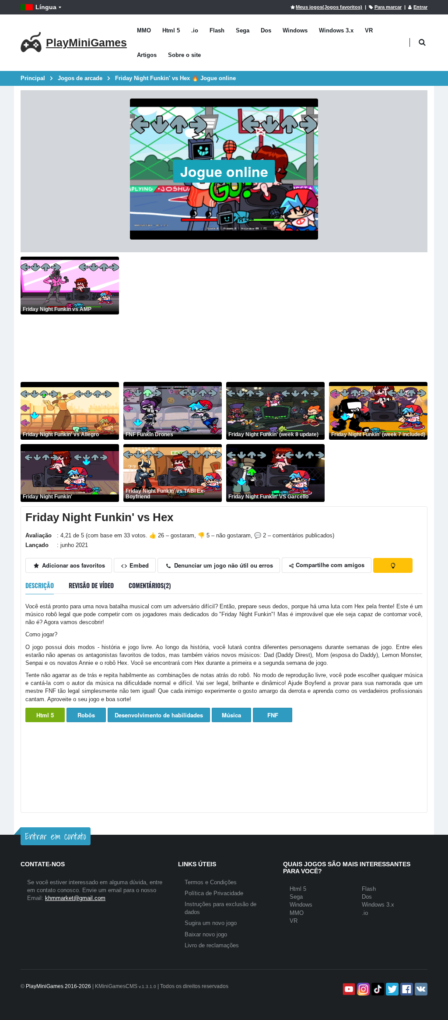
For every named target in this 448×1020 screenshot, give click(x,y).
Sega (242, 30)
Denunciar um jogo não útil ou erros (222, 565)
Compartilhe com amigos (329, 565)
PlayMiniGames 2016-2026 (58, 986)
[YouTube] (348, 989)
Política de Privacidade (214, 893)
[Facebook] (406, 989)
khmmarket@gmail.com (75, 898)
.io (194, 30)
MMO (144, 30)
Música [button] (231, 715)
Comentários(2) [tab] (150, 585)
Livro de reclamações (212, 945)
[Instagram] (362, 989)
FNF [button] (272, 715)
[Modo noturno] (393, 565)
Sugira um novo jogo (211, 923)
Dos (266, 30)
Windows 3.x (336, 30)
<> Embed (135, 565)
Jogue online (224, 171)
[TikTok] (377, 989)
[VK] (420, 989)
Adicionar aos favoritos (72, 565)
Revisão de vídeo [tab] (91, 585)
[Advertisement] (275, 318)
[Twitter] (391, 989)
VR (369, 30)
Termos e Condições (211, 882)
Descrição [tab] (39, 585)
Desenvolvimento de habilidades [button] (159, 715)
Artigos (147, 55)
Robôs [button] (86, 715)
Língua (45, 7)
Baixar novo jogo (206, 934)
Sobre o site (184, 55)
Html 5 (171, 30)
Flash (217, 30)
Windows (295, 30)
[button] (421, 42)
